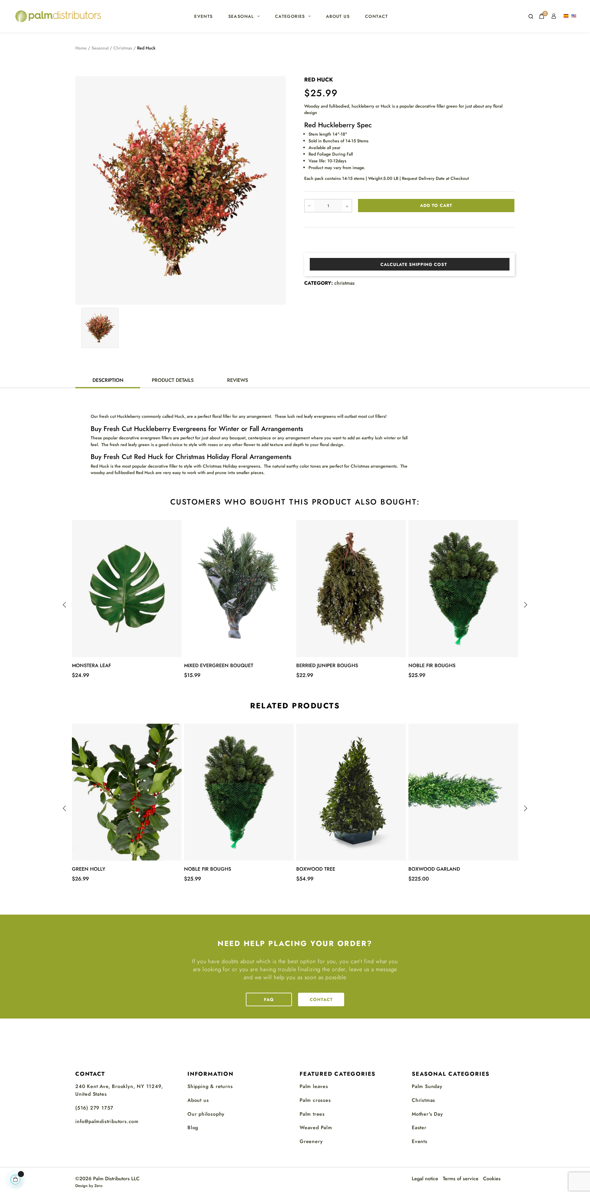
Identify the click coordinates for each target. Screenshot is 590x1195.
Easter (419, 1127)
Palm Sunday (427, 1086)
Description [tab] (108, 380)
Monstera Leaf (91, 665)
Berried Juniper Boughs (327, 665)
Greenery (311, 1141)
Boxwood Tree (315, 869)
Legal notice (425, 1178)
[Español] (567, 16)
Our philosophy (206, 1114)
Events (419, 1141)
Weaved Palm (316, 1127)
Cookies (492, 1178)
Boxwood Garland (434, 869)
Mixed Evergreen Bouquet (218, 665)
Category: (318, 283)
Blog (192, 1127)
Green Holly (88, 869)
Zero (98, 1186)
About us (198, 1100)
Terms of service (460, 1178)
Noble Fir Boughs (431, 665)
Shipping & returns (210, 1086)
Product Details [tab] (173, 380)
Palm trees (312, 1114)
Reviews (237, 380)
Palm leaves (314, 1086)
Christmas (423, 1100)
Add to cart (436, 205)
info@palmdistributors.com (107, 1121)
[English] (574, 16)
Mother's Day (427, 1114)
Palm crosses (315, 1100)
